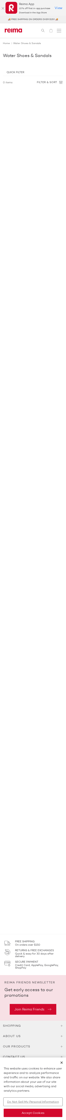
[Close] (3, 8)
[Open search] (43, 30)
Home (6, 43)
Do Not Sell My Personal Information (33, 1102)
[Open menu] (59, 30)
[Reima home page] (13, 30)
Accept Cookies (33, 1113)
